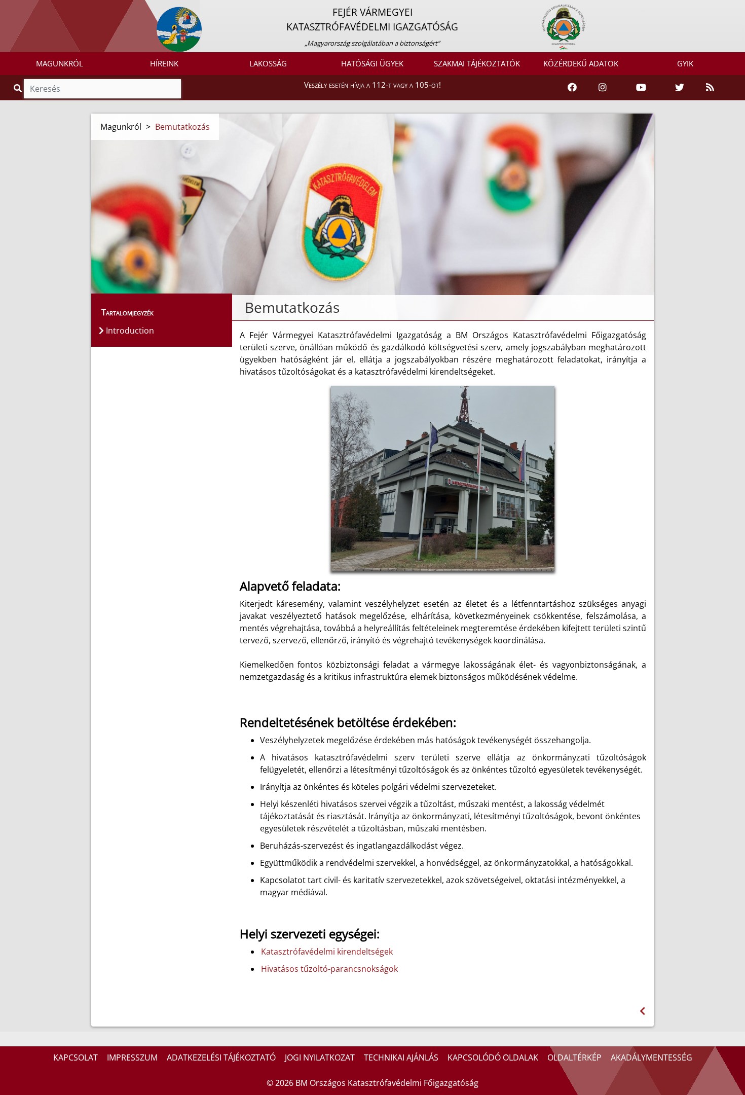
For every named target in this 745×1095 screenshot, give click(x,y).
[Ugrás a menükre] (8, 8)
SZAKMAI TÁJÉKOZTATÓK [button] (477, 63)
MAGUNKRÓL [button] (59, 63)
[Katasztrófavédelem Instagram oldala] (603, 87)
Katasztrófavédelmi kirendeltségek (327, 951)
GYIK (685, 63)
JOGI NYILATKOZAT (320, 1057)
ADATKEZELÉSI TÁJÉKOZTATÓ (221, 1057)
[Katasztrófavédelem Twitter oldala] (679, 87)
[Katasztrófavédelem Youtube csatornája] (641, 87)
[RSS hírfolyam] (710, 87)
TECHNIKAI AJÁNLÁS (401, 1057)
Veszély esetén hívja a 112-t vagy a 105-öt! (372, 85)
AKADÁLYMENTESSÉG (651, 1057)
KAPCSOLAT (75, 1057)
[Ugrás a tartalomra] (19, 8)
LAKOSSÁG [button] (268, 63)
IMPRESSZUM (132, 1057)
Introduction (129, 330)
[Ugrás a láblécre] (30, 8)
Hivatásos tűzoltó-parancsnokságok (329, 968)
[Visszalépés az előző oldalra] (642, 1011)
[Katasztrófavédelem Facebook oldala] (572, 87)
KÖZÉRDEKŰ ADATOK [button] (580, 63)
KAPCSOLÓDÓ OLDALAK (493, 1057)
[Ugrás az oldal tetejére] (243, 308)
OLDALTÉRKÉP (574, 1057)
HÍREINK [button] (164, 63)
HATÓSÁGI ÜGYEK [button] (372, 63)
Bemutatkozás (182, 126)
